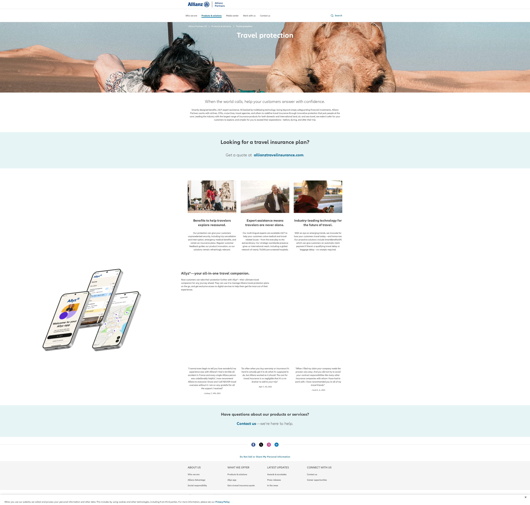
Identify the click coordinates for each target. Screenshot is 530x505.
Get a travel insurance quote (241, 485)
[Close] (526, 497)
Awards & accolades (277, 474)
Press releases (274, 480)
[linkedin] (276, 444)
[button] (336, 15)
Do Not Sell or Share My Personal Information (265, 456)
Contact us (312, 474)
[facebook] (253, 444)
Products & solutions (237, 474)
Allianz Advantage (196, 480)
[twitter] (261, 444)
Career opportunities (317, 480)
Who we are (193, 474)
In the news (272, 485)
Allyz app (231, 480)
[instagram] (269, 444)
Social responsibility (197, 485)
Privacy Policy (222, 502)
